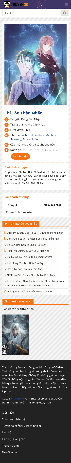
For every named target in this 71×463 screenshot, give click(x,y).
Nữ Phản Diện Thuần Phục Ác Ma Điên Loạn (31, 275)
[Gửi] (65, 13)
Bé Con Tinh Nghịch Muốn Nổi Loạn (26, 244)
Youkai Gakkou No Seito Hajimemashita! (29, 256)
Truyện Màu (30, 139)
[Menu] (67, 4)
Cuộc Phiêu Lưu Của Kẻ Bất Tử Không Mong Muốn (35, 232)
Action (26, 135)
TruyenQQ (17, 398)
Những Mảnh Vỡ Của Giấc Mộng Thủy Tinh (30, 291)
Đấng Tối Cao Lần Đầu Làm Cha (24, 269)
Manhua (51, 135)
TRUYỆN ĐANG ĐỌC (19, 301)
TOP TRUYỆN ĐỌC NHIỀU (22, 223)
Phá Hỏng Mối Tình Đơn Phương (25, 263)
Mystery (16, 139)
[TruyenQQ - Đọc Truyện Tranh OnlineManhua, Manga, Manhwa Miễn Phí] (29, 4)
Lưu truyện (20, 156)
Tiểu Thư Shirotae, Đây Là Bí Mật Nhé (28, 250)
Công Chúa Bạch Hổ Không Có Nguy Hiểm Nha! (33, 238)
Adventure (37, 135)
